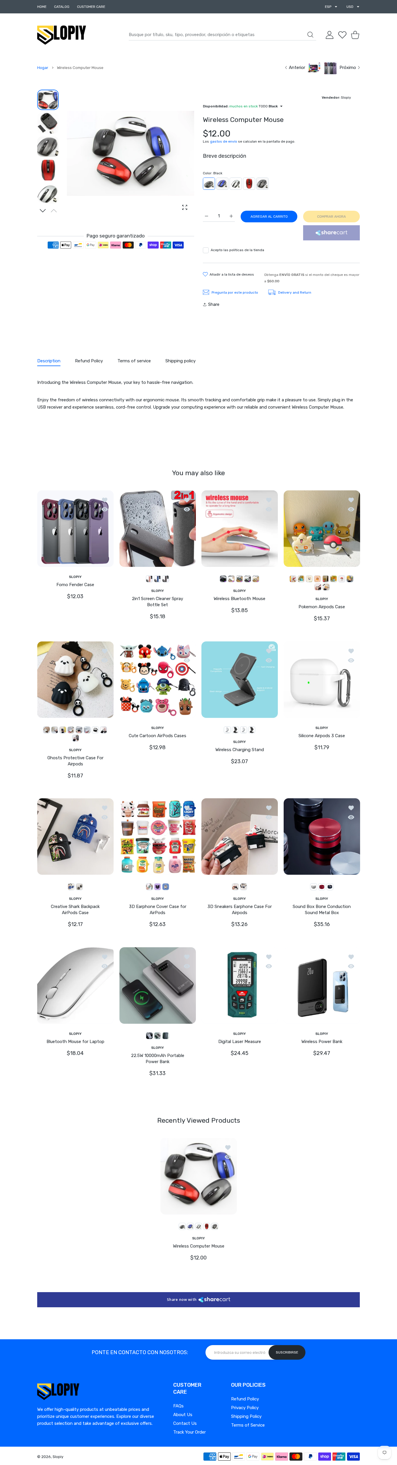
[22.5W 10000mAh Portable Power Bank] (157, 985)
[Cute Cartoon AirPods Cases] (157, 679)
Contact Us (185, 1423)
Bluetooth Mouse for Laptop (75, 1041)
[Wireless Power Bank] (322, 985)
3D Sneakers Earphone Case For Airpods (240, 909)
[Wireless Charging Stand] (239, 679)
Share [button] (213, 304)
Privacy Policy (245, 1407)
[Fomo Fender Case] (75, 528)
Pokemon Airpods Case (321, 606)
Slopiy (58, 1457)
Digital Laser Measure (239, 1041)
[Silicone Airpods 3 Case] (322, 679)
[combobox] (222, 34)
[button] (43, 210)
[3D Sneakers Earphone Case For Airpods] (239, 836)
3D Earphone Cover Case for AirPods (157, 909)
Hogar (42, 67)
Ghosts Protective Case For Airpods (75, 760)
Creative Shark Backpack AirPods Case (75, 909)
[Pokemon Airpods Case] (322, 528)
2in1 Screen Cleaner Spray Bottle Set (157, 601)
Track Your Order (189, 1432)
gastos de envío (223, 141)
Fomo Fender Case (75, 584)
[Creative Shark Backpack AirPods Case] (75, 836)
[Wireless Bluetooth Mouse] (239, 528)
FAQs (178, 1406)
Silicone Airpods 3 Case (321, 735)
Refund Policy (245, 1399)
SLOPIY (75, 576)
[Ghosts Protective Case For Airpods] (75, 679)
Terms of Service (248, 1425)
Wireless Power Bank (321, 1041)
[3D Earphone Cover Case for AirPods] (157, 836)
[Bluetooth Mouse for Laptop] (75, 985)
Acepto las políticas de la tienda (237, 250)
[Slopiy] (61, 35)
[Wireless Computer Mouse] (198, 1176)
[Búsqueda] (310, 34)
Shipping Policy (246, 1416)
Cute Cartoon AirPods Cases (157, 735)
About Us (182, 1414)
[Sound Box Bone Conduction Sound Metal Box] (322, 836)
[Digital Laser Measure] (239, 985)
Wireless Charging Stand (239, 749)
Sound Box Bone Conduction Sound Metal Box (322, 909)
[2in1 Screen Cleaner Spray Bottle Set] (157, 528)
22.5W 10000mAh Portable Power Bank (157, 1058)
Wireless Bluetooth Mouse (239, 598)
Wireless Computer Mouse (198, 1245)
